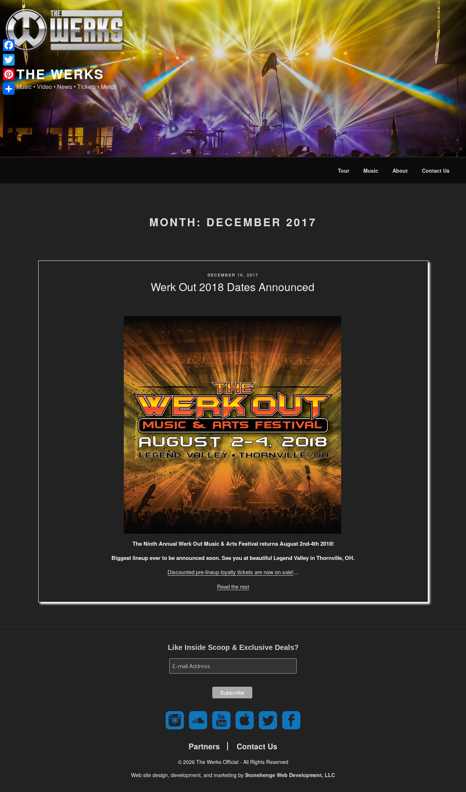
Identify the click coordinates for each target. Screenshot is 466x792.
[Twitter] (8, 59)
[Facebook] (8, 45)
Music (370, 170)
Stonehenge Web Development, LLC (290, 775)
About (400, 170)
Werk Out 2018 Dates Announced (233, 286)
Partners (204, 746)
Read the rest (233, 586)
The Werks (60, 73)
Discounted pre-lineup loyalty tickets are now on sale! (230, 572)
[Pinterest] (8, 74)
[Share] (8, 89)
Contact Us (436, 170)
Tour (343, 170)
